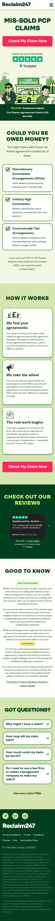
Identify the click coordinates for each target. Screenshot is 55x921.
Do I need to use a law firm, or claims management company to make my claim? (25, 774)
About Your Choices (28, 583)
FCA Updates (27, 644)
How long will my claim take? (22, 738)
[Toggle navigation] (51, 4)
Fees (15, 840)
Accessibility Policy (29, 840)
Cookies (6, 840)
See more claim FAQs (27, 793)
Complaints (38, 835)
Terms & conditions (11, 835)
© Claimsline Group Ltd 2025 (18, 847)
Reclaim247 (16, 5)
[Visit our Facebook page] (5, 816)
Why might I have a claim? (24, 724)
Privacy (27, 835)
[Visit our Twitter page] (15, 816)
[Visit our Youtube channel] (25, 816)
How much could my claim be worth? (24, 754)
